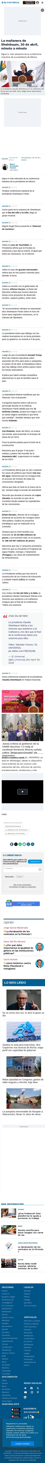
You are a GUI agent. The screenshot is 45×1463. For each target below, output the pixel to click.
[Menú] (42, 2)
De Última (6, 1389)
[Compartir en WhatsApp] (20, 844)
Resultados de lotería (30, 1363)
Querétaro (28, 1303)
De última (6, 1365)
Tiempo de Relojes (9, 1398)
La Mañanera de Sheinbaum (16, 830)
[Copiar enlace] (28, 844)
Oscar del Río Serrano (14, 941)
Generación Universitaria (29, 1337)
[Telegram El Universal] (25, 1388)
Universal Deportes (10, 1338)
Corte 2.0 (5, 1294)
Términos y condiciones (18, 1447)
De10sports (28, 1344)
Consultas (6, 1374)
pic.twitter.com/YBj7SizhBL (22, 651)
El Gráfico (28, 1341)
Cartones (5, 1332)
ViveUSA (27, 1350)
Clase (4, 1380)
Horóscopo (28, 1359)
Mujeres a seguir (8, 1297)
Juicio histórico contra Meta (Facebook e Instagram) (17, 966)
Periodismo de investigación (8, 1301)
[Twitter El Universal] (38, 1388)
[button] (29, 2)
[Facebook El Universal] (31, 1388)
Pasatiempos (29, 1356)
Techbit (5, 1359)
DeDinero (28, 1347)
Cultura (5, 1344)
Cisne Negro (7, 1401)
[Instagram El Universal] (32, 1392)
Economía (6, 1335)
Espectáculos (7, 1341)
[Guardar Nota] (32, 844)
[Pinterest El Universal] (38, 1392)
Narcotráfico (7, 1326)
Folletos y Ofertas (31, 1324)
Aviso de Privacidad (23, 1437)
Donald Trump (8, 1317)
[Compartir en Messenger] (24, 844)
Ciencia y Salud (8, 1353)
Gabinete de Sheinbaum (7, 1310)
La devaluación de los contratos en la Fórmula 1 (18, 932)
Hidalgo (27, 1300)
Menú (4, 1362)
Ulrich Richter (11, 959)
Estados (5, 1323)
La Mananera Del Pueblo (15, 833)
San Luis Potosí (30, 1306)
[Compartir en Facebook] (12, 844)
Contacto (32, 1447)
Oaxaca (27, 1294)
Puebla (27, 1297)
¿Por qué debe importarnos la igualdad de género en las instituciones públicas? (18, 949)
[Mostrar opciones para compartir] (42, 10)
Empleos (27, 1330)
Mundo (5, 1314)
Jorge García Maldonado (16, 927)
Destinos (5, 1368)
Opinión (9, 922)
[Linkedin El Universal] (25, 1397)
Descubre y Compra (32, 1321)
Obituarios (28, 1333)
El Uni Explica (7, 1306)
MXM (4, 1356)
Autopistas (6, 1371)
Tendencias (6, 1350)
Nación (5, 159)
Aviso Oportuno (30, 1327)
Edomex (27, 1291)
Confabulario (7, 1347)
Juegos (27, 1353)
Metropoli (6, 1320)
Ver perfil (14, 170)
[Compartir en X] (16, 844)
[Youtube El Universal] (25, 1392)
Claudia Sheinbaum (13, 826)
